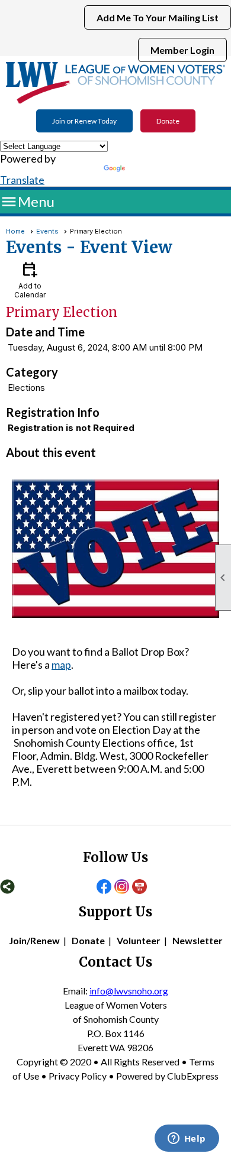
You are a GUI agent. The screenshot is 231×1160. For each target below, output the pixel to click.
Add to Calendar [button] (30, 279)
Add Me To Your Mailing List (158, 17)
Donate (167, 120)
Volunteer (139, 940)
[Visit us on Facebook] (104, 887)
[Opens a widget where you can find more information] (186, 1139)
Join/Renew (34, 940)
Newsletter (197, 940)
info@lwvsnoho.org (128, 990)
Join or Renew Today (84, 120)
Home (15, 231)
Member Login (182, 50)
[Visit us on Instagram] (121, 887)
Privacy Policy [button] (78, 1075)
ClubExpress (193, 1075)
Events (47, 231)
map (61, 664)
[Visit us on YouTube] (139, 887)
